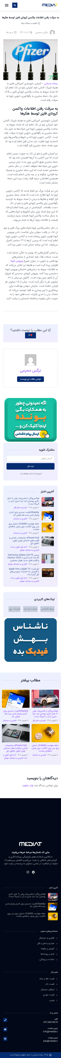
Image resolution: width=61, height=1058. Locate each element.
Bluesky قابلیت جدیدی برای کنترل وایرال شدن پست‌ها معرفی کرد (24, 514)
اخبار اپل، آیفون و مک (19, 547)
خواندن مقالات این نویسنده (30, 379)
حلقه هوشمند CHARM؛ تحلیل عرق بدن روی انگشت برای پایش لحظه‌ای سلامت (23, 526)
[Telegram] (33, 872)
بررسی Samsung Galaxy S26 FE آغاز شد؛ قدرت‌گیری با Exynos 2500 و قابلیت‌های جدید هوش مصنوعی (23, 557)
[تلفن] (5, 1020)
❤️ (30, 335)
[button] (7, 5)
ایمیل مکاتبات (53, 1028)
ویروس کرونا (17, 261)
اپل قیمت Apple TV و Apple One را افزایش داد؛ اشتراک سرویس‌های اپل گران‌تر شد (24, 571)
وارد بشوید (27, 785)
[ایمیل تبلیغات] (5, 1039)
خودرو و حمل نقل (20, 507)
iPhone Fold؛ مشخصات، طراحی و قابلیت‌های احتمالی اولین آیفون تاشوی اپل (24, 540)
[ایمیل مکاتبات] (5, 1029)
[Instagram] (27, 872)
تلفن (56, 1019)
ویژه (22, 23)
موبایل (22, 550)
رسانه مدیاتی (51, 83)
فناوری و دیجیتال (31, 23)
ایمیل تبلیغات (53, 1037)
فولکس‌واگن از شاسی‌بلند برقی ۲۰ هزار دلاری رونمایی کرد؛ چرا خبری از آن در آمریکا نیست (23, 501)
